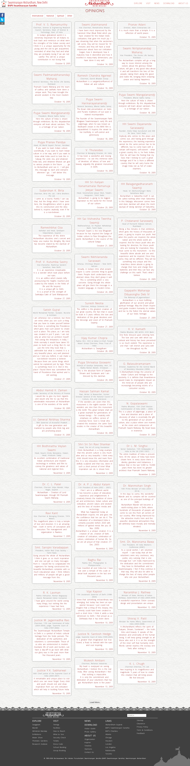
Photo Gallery (90, 732)
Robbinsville (110, 750)
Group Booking (59, 750)
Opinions (88, 749)
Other (69, 15)
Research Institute (39, 744)
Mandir (35, 728)
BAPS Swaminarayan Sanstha (117, 728)
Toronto (108, 754)
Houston (108, 741)
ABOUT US (183, 3)
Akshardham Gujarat (113, 724)
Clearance (141, 723)
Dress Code (58, 744)
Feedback (141, 733)
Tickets (56, 741)
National (50, 15)
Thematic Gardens (40, 741)
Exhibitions (36, 734)
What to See (58, 734)
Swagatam (36, 724)
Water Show (37, 737)
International (37, 15)
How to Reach (59, 731)
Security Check (59, 737)
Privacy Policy (142, 727)
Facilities (56, 728)
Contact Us (89, 752)
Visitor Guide (90, 728)
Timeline (88, 746)
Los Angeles (110, 747)
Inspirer (88, 742)
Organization (90, 739)
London (108, 744)
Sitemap (140, 720)
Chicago (108, 737)
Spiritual (60, 15)
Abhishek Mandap (39, 731)
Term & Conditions (145, 730)
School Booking (59, 747)
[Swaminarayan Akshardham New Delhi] (99, 3)
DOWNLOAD (168, 3)
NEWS (156, 3)
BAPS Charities (111, 731)
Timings (56, 724)
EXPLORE (138, 3)
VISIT (148, 3)
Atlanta (108, 734)
